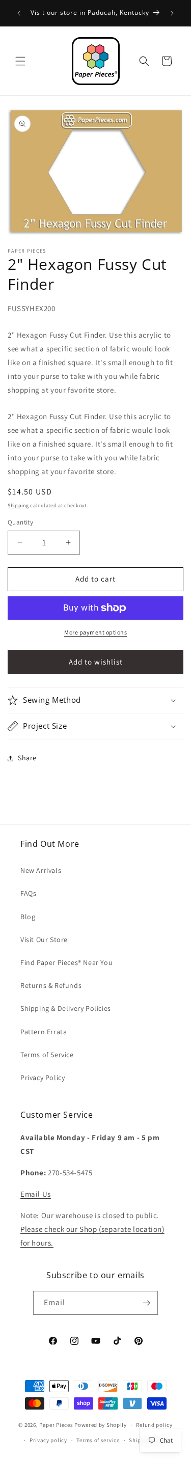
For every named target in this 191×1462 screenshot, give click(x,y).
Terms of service (97, 1440)
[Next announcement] (172, 13)
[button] (20, 61)
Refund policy (154, 1424)
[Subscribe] (146, 1303)
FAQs (28, 893)
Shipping (18, 505)
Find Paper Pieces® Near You (66, 962)
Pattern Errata (43, 1031)
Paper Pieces (56, 1424)
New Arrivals (40, 870)
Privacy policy (48, 1440)
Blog (27, 916)
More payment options (95, 632)
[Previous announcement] (19, 13)
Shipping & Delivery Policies (65, 1008)
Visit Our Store (44, 939)
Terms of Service (47, 1054)
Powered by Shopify (100, 1424)
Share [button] (27, 757)
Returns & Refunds (50, 985)
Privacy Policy (42, 1077)
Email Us (35, 1194)
